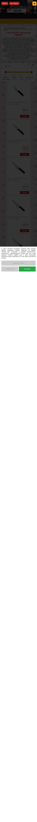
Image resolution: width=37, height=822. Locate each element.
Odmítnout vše (9, 269)
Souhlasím (27, 269)
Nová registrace (14, 3)
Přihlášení (4, 3)
